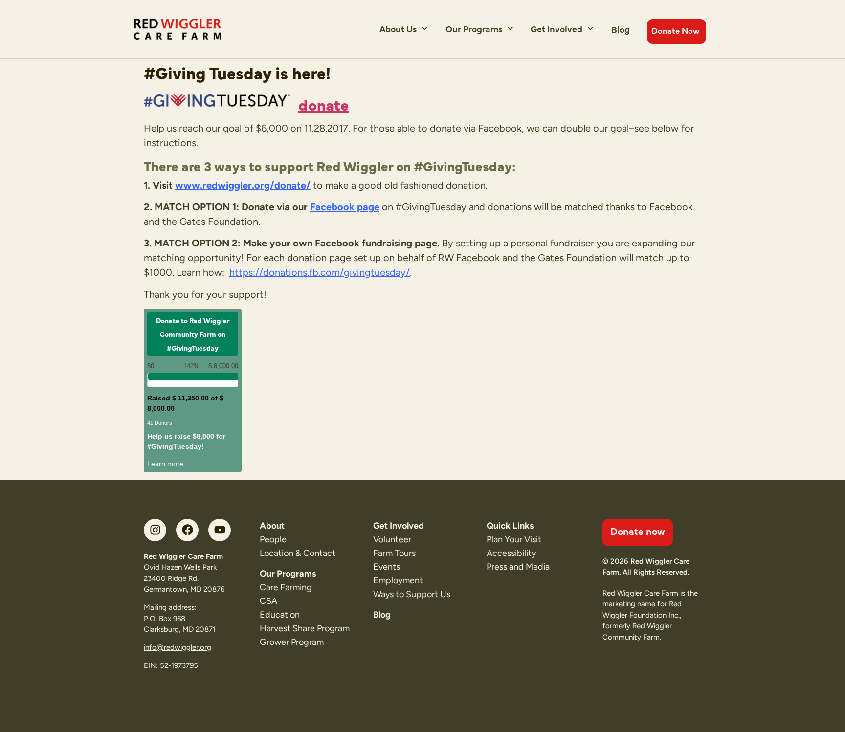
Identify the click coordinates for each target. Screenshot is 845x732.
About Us (398, 28)
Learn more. (166, 463)
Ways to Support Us (411, 594)
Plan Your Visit (514, 539)
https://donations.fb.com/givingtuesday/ (319, 272)
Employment (398, 580)
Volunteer (392, 539)
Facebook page (344, 207)
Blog (620, 29)
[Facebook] (187, 530)
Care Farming (286, 587)
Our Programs (473, 28)
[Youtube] (219, 530)
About (272, 525)
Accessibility (511, 553)
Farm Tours (394, 553)
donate (323, 103)
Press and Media (518, 566)
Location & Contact (297, 553)
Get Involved (556, 28)
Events (386, 566)
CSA (268, 601)
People (273, 539)
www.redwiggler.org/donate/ (243, 185)
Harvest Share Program (305, 628)
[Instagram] (155, 530)
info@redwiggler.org (177, 647)
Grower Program (292, 642)
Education (280, 614)
